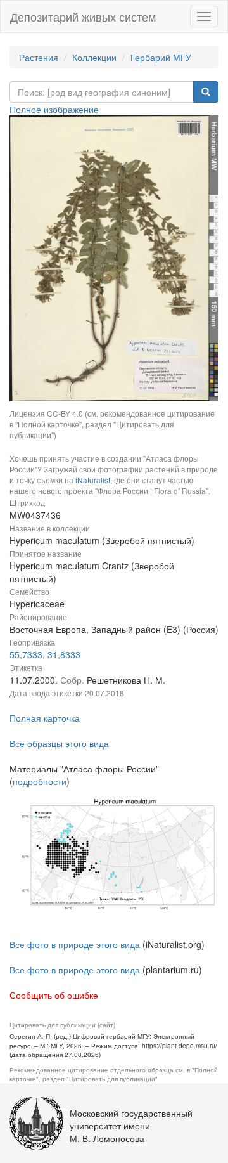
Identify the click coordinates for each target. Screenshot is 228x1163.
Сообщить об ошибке (54, 995)
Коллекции (94, 57)
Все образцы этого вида (59, 743)
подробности (39, 781)
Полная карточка (45, 717)
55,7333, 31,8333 (45, 654)
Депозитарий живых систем (83, 16)
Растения (38, 57)
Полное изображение (54, 109)
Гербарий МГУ (160, 57)
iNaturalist (92, 479)
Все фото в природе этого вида (75, 944)
